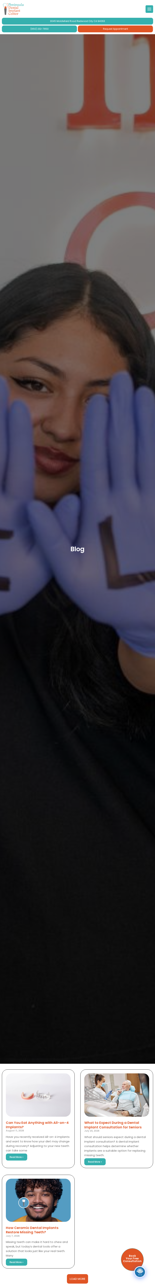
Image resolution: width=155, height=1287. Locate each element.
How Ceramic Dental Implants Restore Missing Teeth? (32, 1229)
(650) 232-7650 (39, 28)
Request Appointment (115, 28)
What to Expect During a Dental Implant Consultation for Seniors (113, 1124)
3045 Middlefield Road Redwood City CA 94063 (77, 21)
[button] (77, 1279)
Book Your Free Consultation (132, 1258)
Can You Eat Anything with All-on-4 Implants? (37, 1124)
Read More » (16, 1157)
